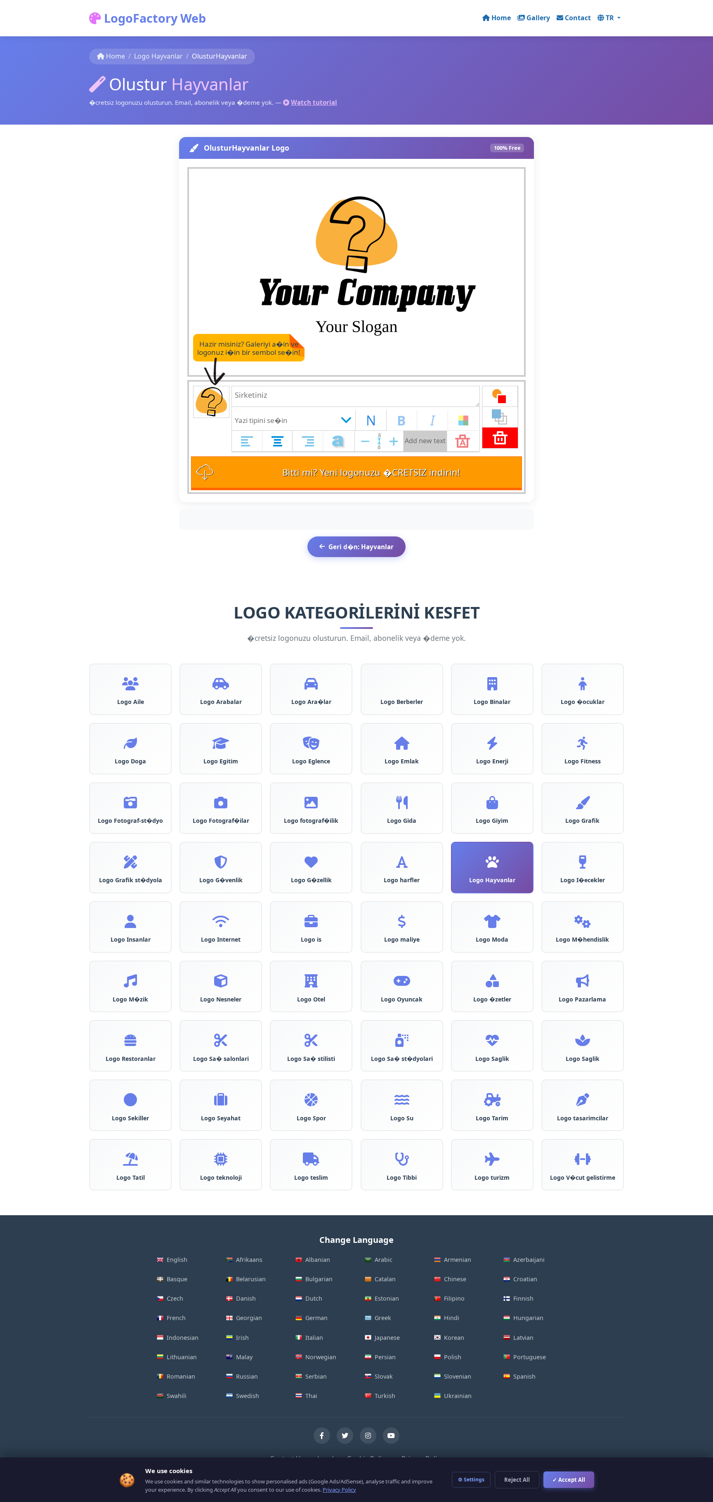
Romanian (181, 1376)
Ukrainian (458, 1396)
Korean (454, 1337)
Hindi (451, 1318)
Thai (311, 1396)
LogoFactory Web (153, 18)
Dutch (313, 1298)
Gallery (538, 17)
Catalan (385, 1279)
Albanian (317, 1259)
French (176, 1318)
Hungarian (528, 1318)
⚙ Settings (471, 1479)
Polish (452, 1357)
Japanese (387, 1337)
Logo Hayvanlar (158, 56)
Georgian (249, 1318)
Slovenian (457, 1376)
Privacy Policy (339, 1489)
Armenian (457, 1259)
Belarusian (251, 1279)
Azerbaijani (529, 1259)
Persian (385, 1357)
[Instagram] (368, 1435)
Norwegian (320, 1357)
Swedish (247, 1396)
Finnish (523, 1298)
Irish (242, 1337)
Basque (177, 1279)
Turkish (385, 1396)
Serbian (316, 1376)
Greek (383, 1318)
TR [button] (611, 17)
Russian (247, 1376)
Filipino (454, 1298)
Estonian (387, 1298)
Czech (175, 1298)
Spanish (524, 1376)
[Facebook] (322, 1435)
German (316, 1318)
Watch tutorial (314, 102)
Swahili (177, 1396)
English (177, 1259)
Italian (314, 1337)
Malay (244, 1357)
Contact (578, 17)
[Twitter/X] (345, 1435)
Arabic (383, 1259)
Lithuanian (182, 1357)
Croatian (525, 1279)
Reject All (517, 1479)
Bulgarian (319, 1279)
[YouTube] (391, 1435)
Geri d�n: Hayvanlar (361, 547)
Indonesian (182, 1337)
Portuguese (529, 1357)
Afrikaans (249, 1259)
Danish (246, 1298)
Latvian (523, 1337)
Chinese (455, 1279)
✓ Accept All (568, 1479)
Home (501, 17)
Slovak (384, 1376)
